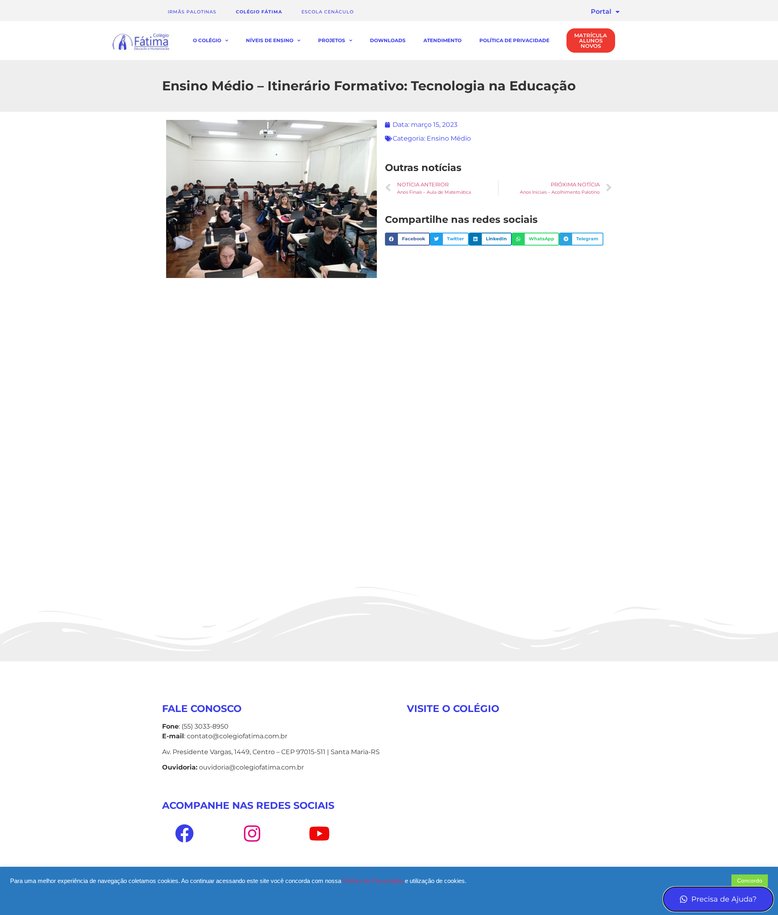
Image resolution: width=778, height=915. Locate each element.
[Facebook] (184, 833)
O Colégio (207, 40)
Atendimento (442, 40)
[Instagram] (251, 833)
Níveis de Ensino (269, 40)
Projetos (331, 40)
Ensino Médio (449, 138)
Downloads (388, 40)
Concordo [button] (749, 880)
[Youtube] (319, 833)
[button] (407, 239)
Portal (601, 11)
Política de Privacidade (514, 40)
